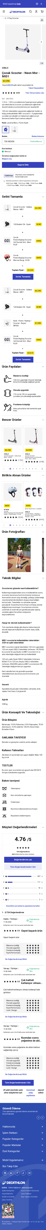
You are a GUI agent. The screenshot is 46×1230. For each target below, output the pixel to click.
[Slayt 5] (26, 468)
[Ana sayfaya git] (17, 11)
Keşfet (13, 4)
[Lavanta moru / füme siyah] (5, 129)
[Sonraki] (42, 469)
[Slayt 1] (13, 468)
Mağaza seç (7, 159)
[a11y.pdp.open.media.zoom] (23, 42)
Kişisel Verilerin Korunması (30, 1191)
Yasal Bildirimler (7, 1194)
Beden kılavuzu (38, 136)
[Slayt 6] (29, 468)
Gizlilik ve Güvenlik (8, 1197)
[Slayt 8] (35, 468)
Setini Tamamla (23, 277)
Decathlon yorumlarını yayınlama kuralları (23, 906)
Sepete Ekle (23, 165)
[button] (42, 20)
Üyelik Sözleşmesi (8, 1191)
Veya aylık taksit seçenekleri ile (17, 85)
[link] (23, 860)
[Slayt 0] (10, 468)
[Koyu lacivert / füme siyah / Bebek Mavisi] (14, 129)
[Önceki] (4, 469)
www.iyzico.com (27, 1187)
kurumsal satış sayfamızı (30, 1093)
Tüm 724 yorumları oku (30, 93)
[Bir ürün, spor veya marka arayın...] (30, 12)
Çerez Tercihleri (7, 1200)
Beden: (5, 136)
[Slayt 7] (32, 468)
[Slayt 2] (16, 468)
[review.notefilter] (42, 876)
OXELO (5, 68)
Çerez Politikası (26, 1194)
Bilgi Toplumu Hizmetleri (29, 1197)
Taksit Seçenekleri (36, 88)
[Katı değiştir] (43, 196)
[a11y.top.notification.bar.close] (41, 3)
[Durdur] (37, 3)
